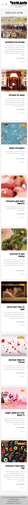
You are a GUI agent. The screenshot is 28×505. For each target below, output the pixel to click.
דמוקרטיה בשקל (17, 147)
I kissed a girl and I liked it (15, 202)
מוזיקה (20, 20)
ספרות (22, 285)
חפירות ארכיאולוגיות (15, 42)
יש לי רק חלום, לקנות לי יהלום (15, 414)
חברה (23, 20)
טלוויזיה (22, 337)
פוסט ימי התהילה (17, 95)
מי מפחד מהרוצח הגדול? (17, 361)
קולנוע (19, 337)
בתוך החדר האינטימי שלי (15, 467)
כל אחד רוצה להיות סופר (16, 308)
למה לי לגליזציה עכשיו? (17, 255)
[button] (6, 4)
